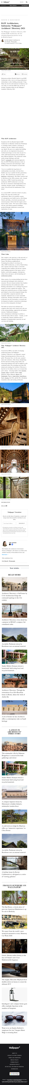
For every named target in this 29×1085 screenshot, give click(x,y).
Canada (3, 372)
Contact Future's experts (14, 1055)
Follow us (18, 74)
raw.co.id (3, 505)
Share (4, 74)
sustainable (9, 160)
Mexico (18, 374)
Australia (23, 370)
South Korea (23, 376)
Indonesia (3, 176)
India (20, 372)
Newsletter (25, 74)
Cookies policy (14, 1062)
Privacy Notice (19, 528)
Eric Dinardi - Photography (11, 41)
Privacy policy (15, 1060)
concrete (14, 272)
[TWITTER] (10, 544)
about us (14, 1053)
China (7, 372)
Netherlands (4, 376)
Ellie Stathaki (9, 40)
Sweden (7, 378)
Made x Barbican (13, 5)
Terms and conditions (15, 1057)
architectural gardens (6, 275)
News (20, 43)
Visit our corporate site (17, 1080)
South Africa (16, 376)
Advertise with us (14, 1064)
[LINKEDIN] (12, 544)
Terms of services (18, 527)
